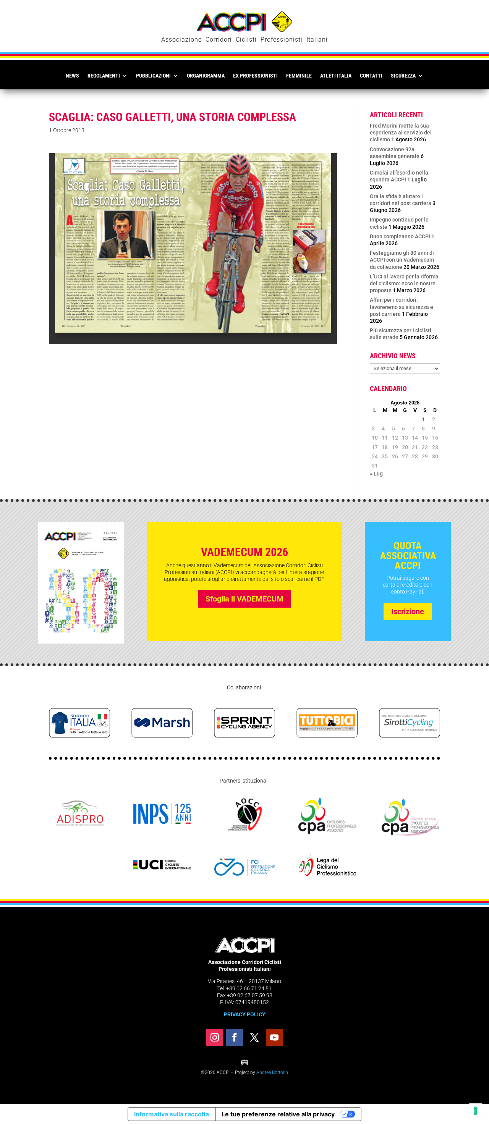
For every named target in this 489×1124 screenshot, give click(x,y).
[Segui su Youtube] (274, 1037)
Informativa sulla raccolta (171, 1114)
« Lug (376, 474)
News (72, 76)
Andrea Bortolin (272, 1072)
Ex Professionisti (255, 76)
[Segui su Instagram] (214, 1037)
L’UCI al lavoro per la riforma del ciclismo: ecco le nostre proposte (404, 283)
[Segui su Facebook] (234, 1037)
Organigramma (206, 76)
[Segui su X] (254, 1037)
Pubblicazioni (153, 76)
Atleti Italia (335, 76)
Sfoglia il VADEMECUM (244, 598)
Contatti (371, 76)
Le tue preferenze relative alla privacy (278, 1114)
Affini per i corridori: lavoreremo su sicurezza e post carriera (401, 307)
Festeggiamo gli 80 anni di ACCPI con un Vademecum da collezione (402, 260)
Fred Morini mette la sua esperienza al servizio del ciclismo (401, 132)
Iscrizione (407, 611)
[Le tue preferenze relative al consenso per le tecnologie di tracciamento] (475, 1110)
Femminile (299, 76)
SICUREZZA (403, 76)
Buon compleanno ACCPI (400, 236)
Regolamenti (103, 76)
